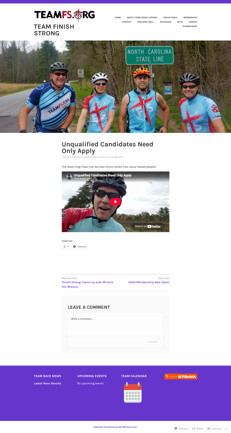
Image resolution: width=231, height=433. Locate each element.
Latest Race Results (47, 383)
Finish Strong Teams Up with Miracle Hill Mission (87, 283)
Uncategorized (115, 157)
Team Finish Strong (54, 30)
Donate (193, 22)
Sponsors (165, 22)
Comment (152, 341)
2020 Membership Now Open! (148, 280)
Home (118, 17)
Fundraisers (190, 26)
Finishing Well (145, 22)
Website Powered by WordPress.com (115, 426)
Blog (180, 22)
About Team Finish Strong (142, 17)
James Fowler (90, 157)
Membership (190, 17)
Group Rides (170, 17)
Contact (126, 22)
